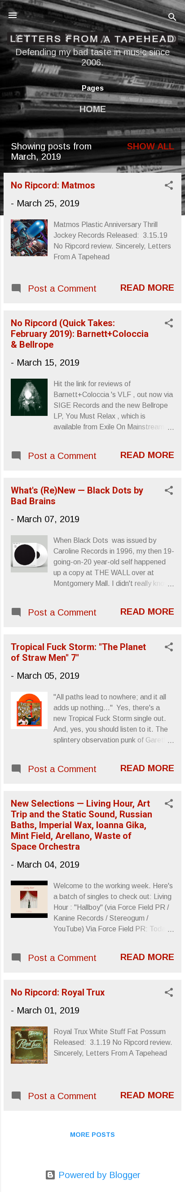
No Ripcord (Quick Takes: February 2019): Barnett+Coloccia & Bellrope (80, 334)
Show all (150, 146)
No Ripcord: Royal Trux (58, 992)
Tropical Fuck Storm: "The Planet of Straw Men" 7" (78, 652)
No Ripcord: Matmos (53, 185)
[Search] (172, 18)
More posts (92, 1134)
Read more (147, 288)
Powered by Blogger (98, 1175)
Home (92, 109)
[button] (168, 186)
